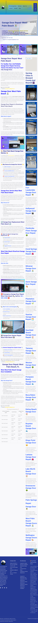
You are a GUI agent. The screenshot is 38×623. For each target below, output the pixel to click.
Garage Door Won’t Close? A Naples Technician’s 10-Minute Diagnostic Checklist (33, 582)
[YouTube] (4, 587)
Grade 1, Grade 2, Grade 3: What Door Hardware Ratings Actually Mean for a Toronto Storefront (33, 576)
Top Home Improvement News (33, 562)
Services (19, 6)
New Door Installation (24, 564)
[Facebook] (0, 587)
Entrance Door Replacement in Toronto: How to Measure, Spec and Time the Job (33, 600)
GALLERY (15, 8)
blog (20, 8)
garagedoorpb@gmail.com (10, 88)
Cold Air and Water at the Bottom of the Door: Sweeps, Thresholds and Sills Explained (34, 569)
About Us (25, 6)
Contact (11, 8)
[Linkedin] (6, 587)
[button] (35, 7)
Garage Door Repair (23, 563)
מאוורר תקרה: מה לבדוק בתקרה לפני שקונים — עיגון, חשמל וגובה (33, 611)
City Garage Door (12, 6)
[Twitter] (2, 587)
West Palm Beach (11, 155)
